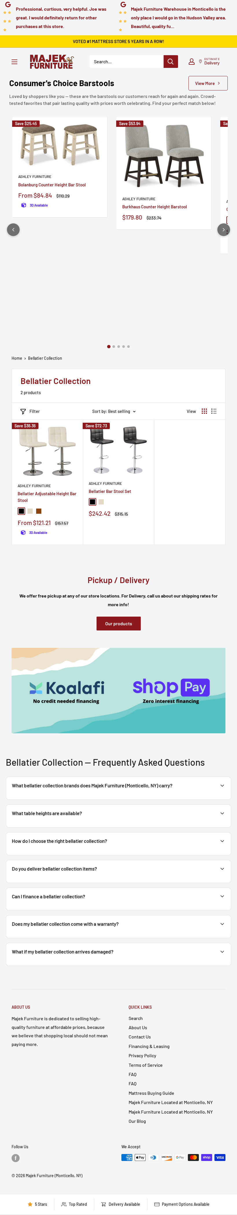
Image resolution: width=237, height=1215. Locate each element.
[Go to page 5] (128, 346)
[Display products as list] (213, 411)
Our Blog (137, 1121)
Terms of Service (146, 1065)
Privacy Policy (142, 1055)
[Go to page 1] (108, 346)
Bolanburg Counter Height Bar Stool (52, 184)
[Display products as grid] (204, 411)
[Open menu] (14, 62)
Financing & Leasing (149, 1046)
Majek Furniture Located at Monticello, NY (171, 1102)
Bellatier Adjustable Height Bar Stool (47, 497)
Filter (34, 411)
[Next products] (223, 229)
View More (205, 83)
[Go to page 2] (113, 346)
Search (136, 1018)
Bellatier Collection (45, 358)
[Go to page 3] (118, 346)
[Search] (171, 61)
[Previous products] (13, 229)
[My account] (192, 61)
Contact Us (140, 1036)
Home (17, 358)
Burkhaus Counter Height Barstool (154, 206)
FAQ (132, 1074)
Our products (118, 623)
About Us (138, 1027)
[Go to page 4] (123, 346)
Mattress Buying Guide (151, 1093)
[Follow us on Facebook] (16, 1158)
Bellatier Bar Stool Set (110, 491)
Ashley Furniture (34, 176)
